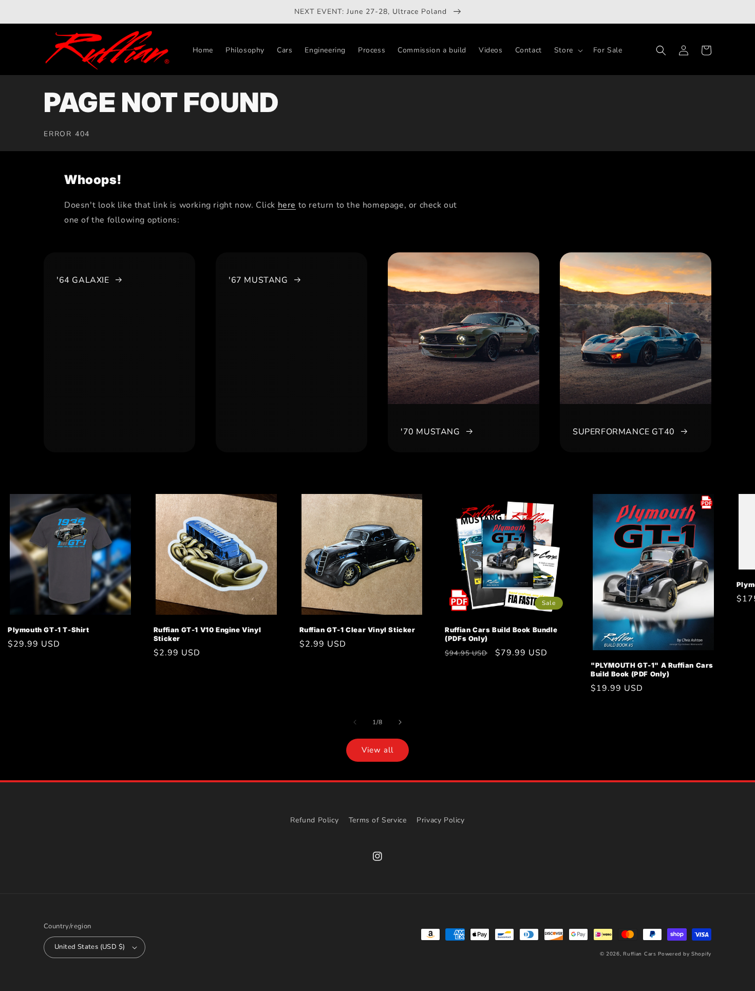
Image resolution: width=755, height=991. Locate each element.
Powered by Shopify (684, 954)
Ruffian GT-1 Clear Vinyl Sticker (357, 630)
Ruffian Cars (639, 954)
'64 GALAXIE (82, 280)
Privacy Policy (440, 820)
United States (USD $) (89, 946)
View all (377, 750)
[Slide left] (355, 722)
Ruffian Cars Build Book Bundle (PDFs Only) (501, 634)
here (287, 205)
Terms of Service (378, 820)
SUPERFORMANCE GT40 (624, 431)
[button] (567, 50)
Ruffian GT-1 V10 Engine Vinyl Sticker (207, 634)
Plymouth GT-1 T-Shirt (48, 630)
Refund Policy (314, 820)
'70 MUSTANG (430, 431)
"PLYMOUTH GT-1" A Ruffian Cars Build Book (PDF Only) (652, 669)
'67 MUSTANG (258, 280)
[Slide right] (400, 722)
